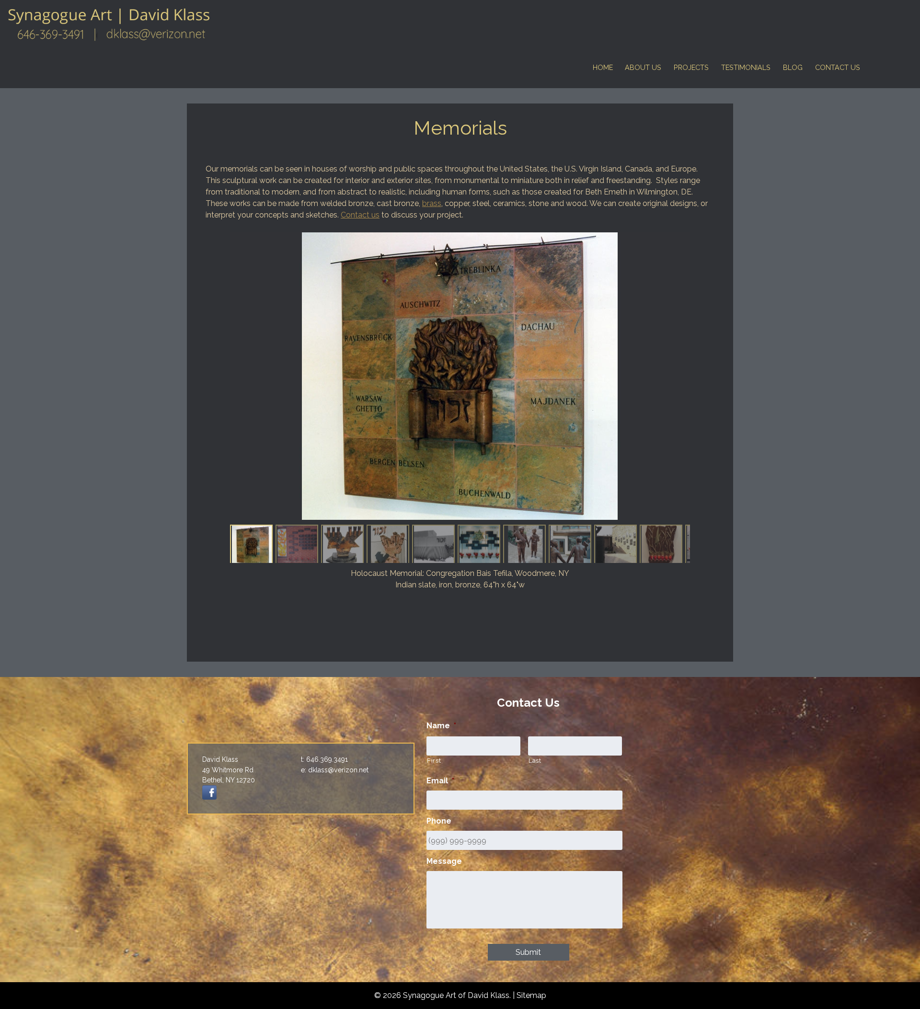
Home (603, 67)
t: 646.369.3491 (324, 759)
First (434, 760)
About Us (643, 67)
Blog (793, 67)
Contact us (360, 214)
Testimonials (745, 67)
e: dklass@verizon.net (334, 770)
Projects (691, 67)
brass (431, 203)
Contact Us (837, 67)
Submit (528, 952)
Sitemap (531, 995)
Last (535, 760)
